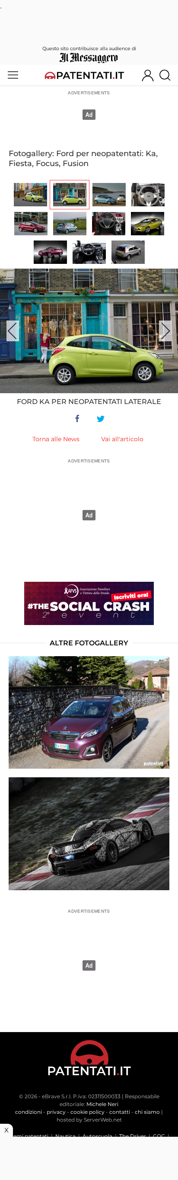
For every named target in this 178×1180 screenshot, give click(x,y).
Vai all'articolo (122, 439)
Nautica (65, 1136)
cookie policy (87, 1112)
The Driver (132, 1136)
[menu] (13, 75)
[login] (147, 75)
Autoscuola (97, 1136)
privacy (56, 1112)
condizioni (28, 1112)
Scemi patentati (27, 1136)
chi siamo (147, 1112)
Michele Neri (102, 1104)
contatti (119, 1112)
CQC (159, 1136)
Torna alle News (55, 439)
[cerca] (168, 75)
